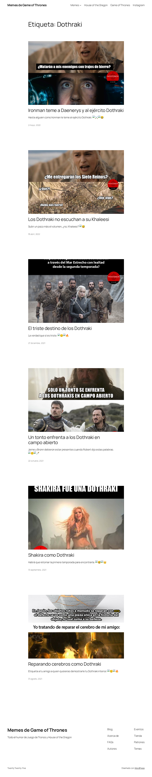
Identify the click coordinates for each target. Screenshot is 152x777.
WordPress (140, 768)
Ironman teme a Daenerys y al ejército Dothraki (76, 110)
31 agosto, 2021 (35, 678)
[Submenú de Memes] (80, 5)
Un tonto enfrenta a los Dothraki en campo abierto (64, 440)
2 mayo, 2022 (34, 125)
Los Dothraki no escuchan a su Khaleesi (68, 219)
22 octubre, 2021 (35, 460)
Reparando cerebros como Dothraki (64, 664)
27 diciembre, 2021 (36, 343)
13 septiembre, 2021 (37, 569)
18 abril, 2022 (34, 234)
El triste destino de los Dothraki (60, 328)
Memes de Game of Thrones (26, 5)
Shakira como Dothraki (51, 555)
